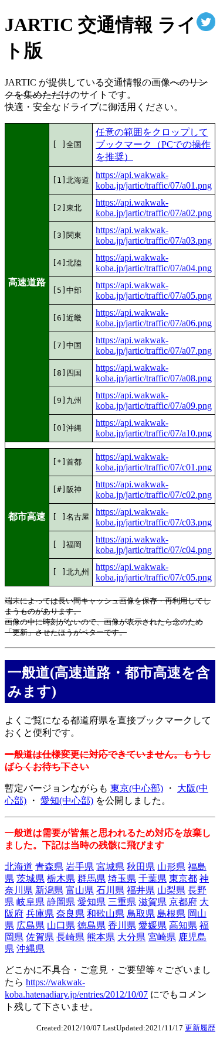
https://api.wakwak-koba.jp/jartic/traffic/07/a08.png (154, 373)
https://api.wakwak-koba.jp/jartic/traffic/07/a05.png (154, 290)
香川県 (122, 925)
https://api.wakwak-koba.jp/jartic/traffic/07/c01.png (154, 462)
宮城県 (110, 867)
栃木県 (61, 878)
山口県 (61, 925)
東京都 (183, 878)
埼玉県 (122, 878)
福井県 (141, 890)
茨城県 (30, 878)
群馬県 (91, 878)
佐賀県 (40, 937)
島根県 (171, 914)
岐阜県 (30, 902)
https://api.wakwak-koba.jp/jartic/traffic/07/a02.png (154, 207)
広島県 (30, 925)
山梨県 (171, 890)
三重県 (122, 902)
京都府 (183, 902)
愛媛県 (152, 925)
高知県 (183, 925)
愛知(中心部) (66, 800)
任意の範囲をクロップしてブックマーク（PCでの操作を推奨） (153, 144)
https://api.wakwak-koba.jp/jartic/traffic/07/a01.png (154, 180)
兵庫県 (40, 914)
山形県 (171, 867)
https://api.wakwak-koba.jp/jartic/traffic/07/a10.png (154, 428)
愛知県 (91, 902)
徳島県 (91, 925)
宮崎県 (162, 937)
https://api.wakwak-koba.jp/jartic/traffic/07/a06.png (154, 318)
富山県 (80, 890)
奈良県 (70, 914)
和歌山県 (105, 914)
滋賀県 (152, 902)
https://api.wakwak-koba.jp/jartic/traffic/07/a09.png (154, 400)
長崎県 (70, 937)
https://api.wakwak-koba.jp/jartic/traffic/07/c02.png (154, 489)
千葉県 (152, 878)
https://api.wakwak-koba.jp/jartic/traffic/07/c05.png (154, 572)
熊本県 (101, 937)
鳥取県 (141, 914)
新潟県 (49, 890)
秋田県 (141, 867)
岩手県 (80, 867)
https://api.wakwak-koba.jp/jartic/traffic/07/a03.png (154, 235)
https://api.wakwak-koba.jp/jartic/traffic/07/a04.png (154, 262)
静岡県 (61, 902)
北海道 (19, 867)
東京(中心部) (136, 788)
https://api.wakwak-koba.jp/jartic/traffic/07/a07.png (154, 345)
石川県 (110, 890)
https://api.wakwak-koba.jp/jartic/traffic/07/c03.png (154, 517)
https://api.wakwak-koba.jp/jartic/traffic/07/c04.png (154, 544)
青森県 (49, 867)
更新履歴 (200, 1027)
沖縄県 (30, 949)
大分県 (131, 937)
